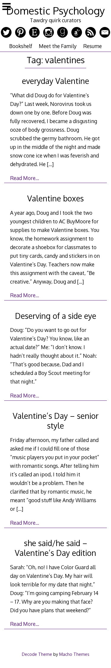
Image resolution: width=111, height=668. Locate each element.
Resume (92, 46)
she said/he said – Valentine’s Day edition (55, 548)
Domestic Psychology (55, 10)
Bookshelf (20, 46)
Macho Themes (74, 654)
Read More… (24, 178)
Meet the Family (58, 46)
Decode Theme (37, 654)
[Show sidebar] (6, 7)
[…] (50, 164)
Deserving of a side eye (55, 316)
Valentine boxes (55, 198)
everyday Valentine (55, 81)
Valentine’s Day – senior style (56, 420)
